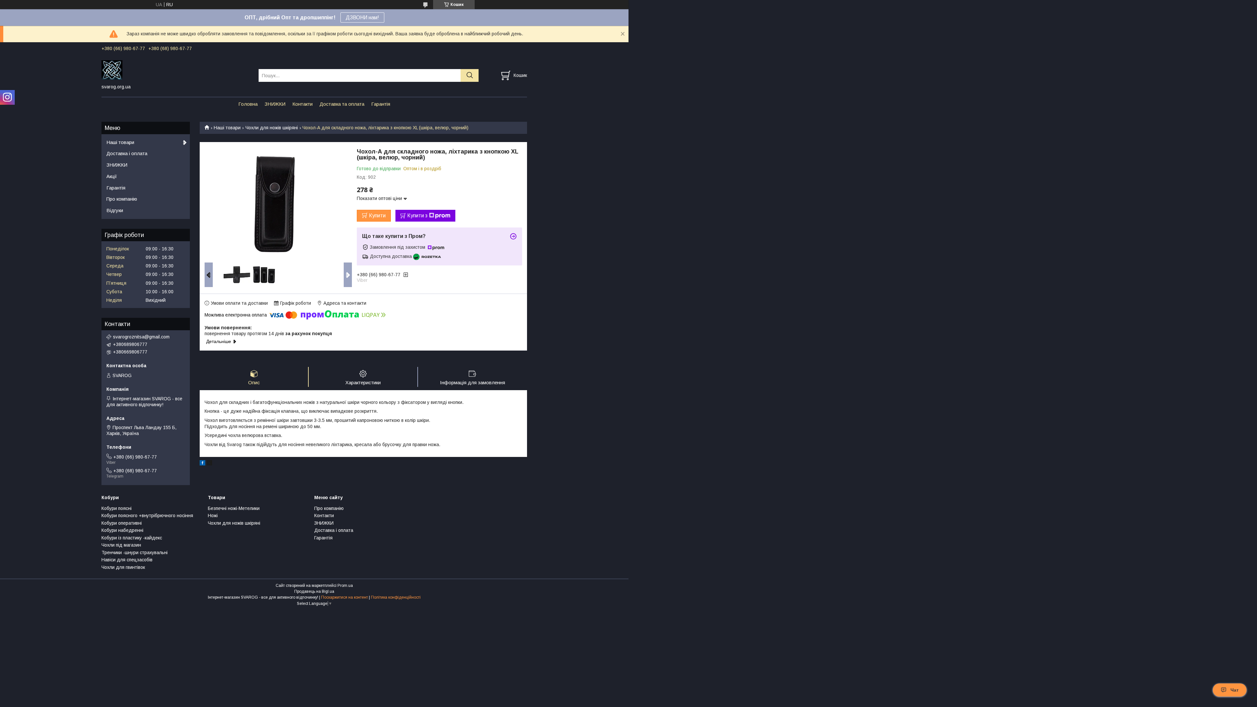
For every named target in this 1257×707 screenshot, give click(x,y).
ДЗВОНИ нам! (362, 17)
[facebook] (202, 463)
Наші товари (227, 127)
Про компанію (121, 199)
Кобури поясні (116, 508)
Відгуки (114, 210)
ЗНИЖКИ (274, 104)
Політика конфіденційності (396, 597)
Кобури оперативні (121, 523)
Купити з (417, 215)
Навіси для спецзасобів (127, 559)
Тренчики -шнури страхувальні (134, 552)
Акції (111, 176)
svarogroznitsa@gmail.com (141, 336)
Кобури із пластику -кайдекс (131, 537)
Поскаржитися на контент (344, 597)
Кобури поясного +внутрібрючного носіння (147, 515)
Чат (1234, 690)
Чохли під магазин (121, 545)
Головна (248, 104)
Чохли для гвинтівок (123, 567)
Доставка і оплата (126, 153)
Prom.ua (345, 585)
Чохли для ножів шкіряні (272, 127)
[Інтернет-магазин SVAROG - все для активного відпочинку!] (175, 69)
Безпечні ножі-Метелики (234, 508)
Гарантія (380, 104)
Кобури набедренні (122, 530)
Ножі (213, 515)
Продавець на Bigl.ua (314, 591)
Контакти (302, 104)
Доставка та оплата (341, 104)
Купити (377, 215)
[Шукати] (470, 75)
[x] (209, 463)
